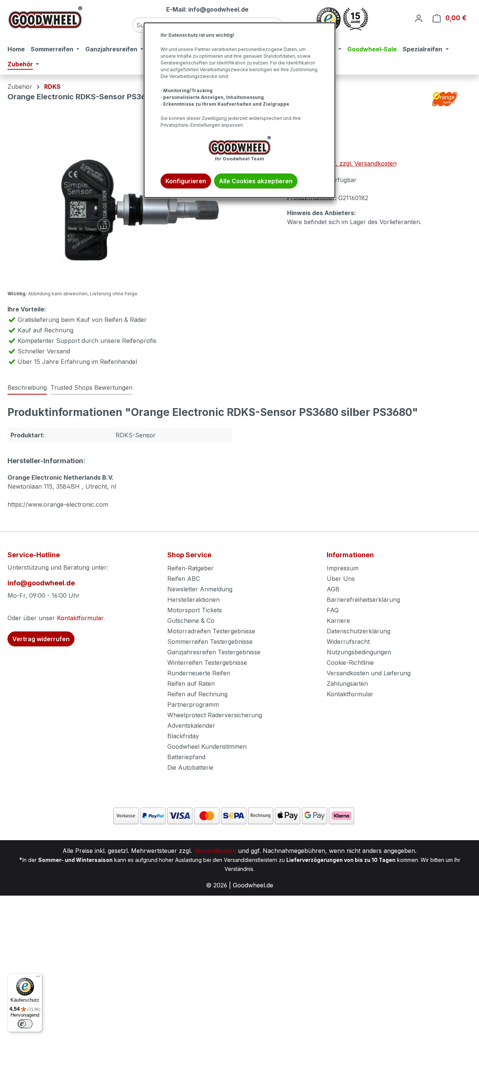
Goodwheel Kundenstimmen (207, 746)
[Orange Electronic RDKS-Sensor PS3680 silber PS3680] (139, 203)
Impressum (343, 568)
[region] (140, 203)
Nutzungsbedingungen (359, 652)
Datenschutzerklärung (358, 631)
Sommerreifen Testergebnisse (210, 641)
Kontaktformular (80, 618)
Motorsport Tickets (194, 610)
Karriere (338, 620)
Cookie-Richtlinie (350, 662)
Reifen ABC (183, 578)
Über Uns (341, 578)
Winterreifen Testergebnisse (207, 662)
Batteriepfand (186, 757)
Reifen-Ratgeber (190, 568)
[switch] (25, 1023)
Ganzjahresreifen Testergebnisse (213, 652)
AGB (333, 589)
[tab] (27, 388)
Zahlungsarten (347, 683)
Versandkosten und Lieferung (369, 673)
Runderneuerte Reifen (198, 673)
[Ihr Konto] (419, 17)
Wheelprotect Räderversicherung (214, 715)
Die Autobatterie (190, 767)
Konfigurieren (185, 181)
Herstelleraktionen (193, 599)
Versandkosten (215, 850)
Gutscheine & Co (190, 620)
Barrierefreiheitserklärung (363, 599)
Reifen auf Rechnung (197, 694)
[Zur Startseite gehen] (44, 17)
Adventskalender (191, 725)
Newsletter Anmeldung (199, 589)
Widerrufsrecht (348, 641)
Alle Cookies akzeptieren (256, 181)
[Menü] (37, 978)
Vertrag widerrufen (41, 639)
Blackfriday (183, 736)
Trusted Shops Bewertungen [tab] (91, 387)
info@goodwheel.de (41, 583)
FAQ (333, 610)
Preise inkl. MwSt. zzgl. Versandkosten (342, 163)
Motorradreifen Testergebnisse (211, 631)
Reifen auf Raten (191, 683)
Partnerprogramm (193, 704)
